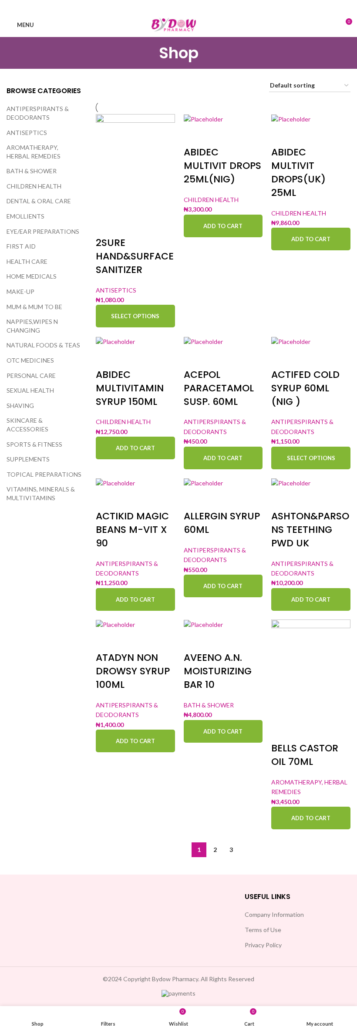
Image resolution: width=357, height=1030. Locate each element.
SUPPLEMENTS (28, 459)
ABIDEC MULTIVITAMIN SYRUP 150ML (130, 388)
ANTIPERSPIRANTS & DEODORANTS (38, 113)
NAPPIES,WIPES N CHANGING (32, 326)
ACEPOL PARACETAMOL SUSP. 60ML (219, 388)
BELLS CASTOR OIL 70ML (304, 754)
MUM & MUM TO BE (34, 306)
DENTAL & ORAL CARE (39, 201)
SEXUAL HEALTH (30, 390)
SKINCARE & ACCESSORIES (27, 425)
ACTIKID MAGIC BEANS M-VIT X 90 (132, 529)
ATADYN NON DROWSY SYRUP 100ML (133, 671)
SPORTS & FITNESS (34, 444)
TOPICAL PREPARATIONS (44, 474)
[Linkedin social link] (189, 6)
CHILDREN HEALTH (34, 186)
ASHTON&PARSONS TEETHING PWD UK (310, 529)
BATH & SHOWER (32, 171)
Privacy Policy (263, 945)
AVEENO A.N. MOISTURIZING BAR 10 (218, 671)
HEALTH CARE (27, 261)
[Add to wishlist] (107, 225)
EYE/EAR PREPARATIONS (43, 231)
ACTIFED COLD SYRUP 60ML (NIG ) (305, 388)
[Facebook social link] (156, 6)
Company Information (274, 914)
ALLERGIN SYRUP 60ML (222, 522)
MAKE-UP (20, 291)
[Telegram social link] (201, 6)
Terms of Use (263, 929)
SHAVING (20, 405)
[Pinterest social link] (178, 6)
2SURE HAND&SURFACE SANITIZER (135, 256)
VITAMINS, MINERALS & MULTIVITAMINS (41, 493)
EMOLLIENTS (25, 216)
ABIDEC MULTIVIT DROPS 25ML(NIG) (222, 165)
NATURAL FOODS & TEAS (43, 345)
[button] (223, 226)
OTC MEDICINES (30, 360)
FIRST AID (21, 246)
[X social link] (167, 6)
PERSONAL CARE (31, 375)
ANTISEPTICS (27, 132)
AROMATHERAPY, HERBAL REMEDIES (34, 152)
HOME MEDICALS (32, 276)
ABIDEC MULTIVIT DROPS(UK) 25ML (298, 172)
